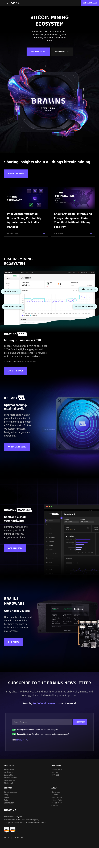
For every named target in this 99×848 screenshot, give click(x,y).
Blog (6, 795)
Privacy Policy (21, 740)
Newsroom (55, 792)
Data (6, 800)
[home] (12, 3)
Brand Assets (56, 797)
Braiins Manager (10, 775)
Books (6, 797)
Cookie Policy (56, 803)
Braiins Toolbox (10, 777)
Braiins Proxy (9, 780)
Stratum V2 (8, 783)
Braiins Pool (9, 769)
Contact (54, 805)
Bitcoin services (10, 792)
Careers (54, 795)
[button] (3, 3)
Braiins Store (9, 803)
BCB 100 (54, 772)
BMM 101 (55, 775)
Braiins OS (8, 772)
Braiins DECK (56, 769)
